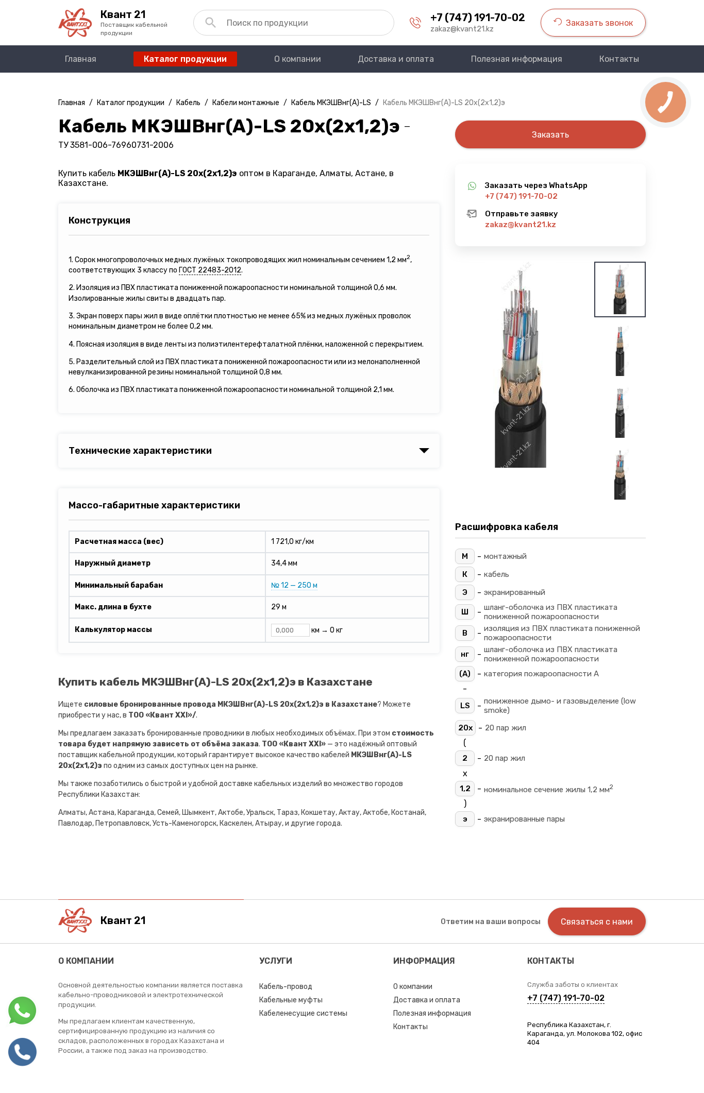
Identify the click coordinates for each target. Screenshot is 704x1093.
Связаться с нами (597, 922)
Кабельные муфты (291, 1000)
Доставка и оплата (426, 1000)
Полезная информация (432, 1013)
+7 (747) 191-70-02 (477, 17)
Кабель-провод (285, 986)
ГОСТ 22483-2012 (210, 270)
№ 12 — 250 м (294, 585)
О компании (412, 986)
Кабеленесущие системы (303, 1013)
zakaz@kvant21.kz (462, 28)
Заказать (550, 135)
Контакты (410, 1026)
